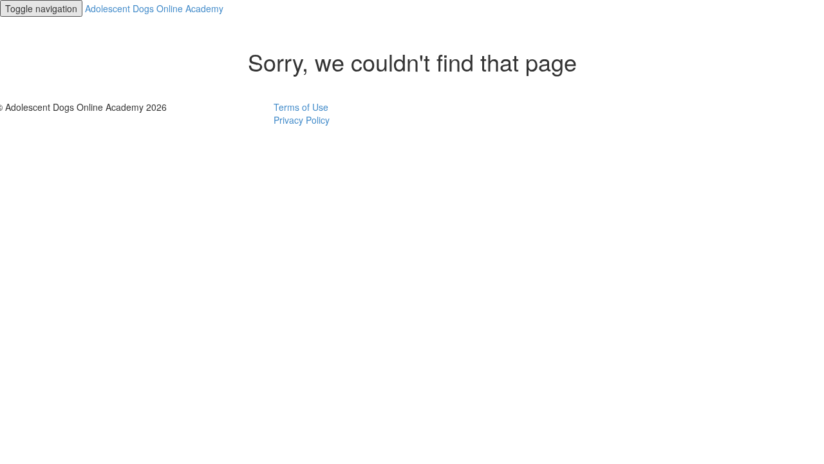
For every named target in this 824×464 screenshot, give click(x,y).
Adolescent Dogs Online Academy (154, 8)
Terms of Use (301, 107)
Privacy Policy (302, 119)
